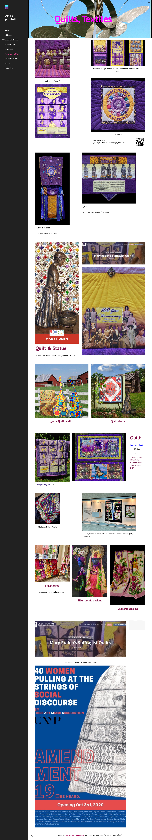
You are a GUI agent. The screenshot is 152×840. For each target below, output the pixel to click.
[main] (90, 18)
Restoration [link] (8, 68)
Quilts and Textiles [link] (11, 54)
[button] (149, 3)
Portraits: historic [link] (10, 58)
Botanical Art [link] (9, 49)
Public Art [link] (8, 35)
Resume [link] (7, 63)
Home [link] (6, 30)
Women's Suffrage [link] (11, 40)
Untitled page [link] (9, 44)
